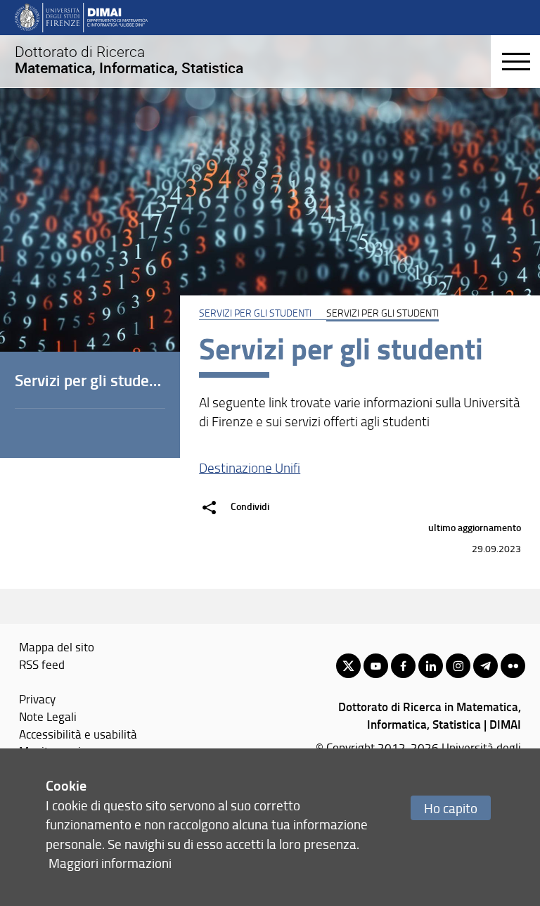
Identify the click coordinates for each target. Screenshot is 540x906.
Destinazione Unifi (249, 468)
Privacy (37, 698)
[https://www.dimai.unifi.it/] (81, 16)
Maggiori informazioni (110, 862)
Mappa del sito (56, 646)
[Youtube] (376, 665)
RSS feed (42, 664)
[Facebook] (403, 665)
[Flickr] (513, 665)
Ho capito (450, 807)
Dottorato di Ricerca (129, 60)
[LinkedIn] (430, 665)
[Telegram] (485, 665)
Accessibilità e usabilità (78, 733)
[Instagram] (458, 665)
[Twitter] (348, 665)
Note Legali (48, 716)
